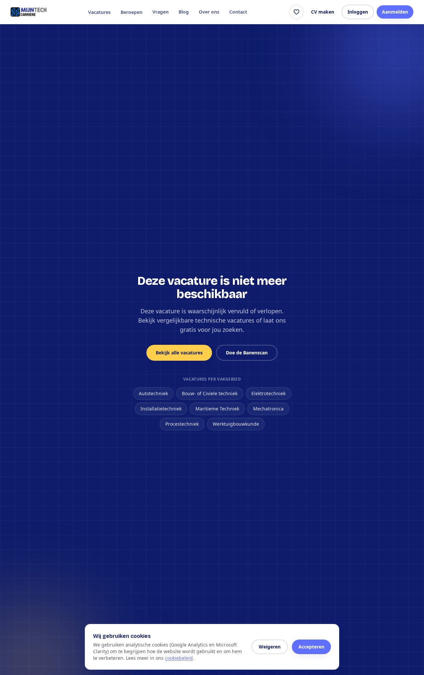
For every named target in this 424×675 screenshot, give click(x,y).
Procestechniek (182, 424)
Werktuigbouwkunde (236, 424)
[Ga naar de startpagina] (28, 12)
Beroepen (131, 12)
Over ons (209, 12)
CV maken (322, 12)
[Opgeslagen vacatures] (296, 12)
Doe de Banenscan (247, 352)
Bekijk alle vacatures (179, 352)
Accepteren (311, 647)
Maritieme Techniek (217, 408)
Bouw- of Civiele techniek (210, 393)
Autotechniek (153, 393)
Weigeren (270, 647)
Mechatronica (268, 408)
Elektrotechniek (268, 393)
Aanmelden (395, 12)
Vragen (160, 12)
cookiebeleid (179, 658)
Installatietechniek (161, 408)
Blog (184, 12)
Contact (238, 12)
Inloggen (357, 12)
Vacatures (99, 12)
